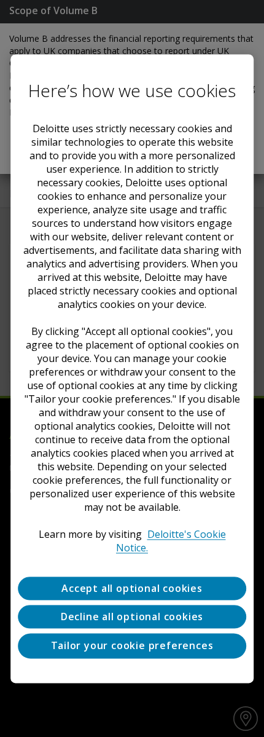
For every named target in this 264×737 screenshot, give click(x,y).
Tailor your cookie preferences (132, 646)
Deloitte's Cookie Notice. (171, 540)
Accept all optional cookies (132, 588)
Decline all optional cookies (132, 616)
